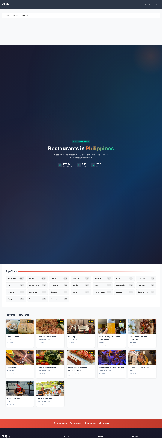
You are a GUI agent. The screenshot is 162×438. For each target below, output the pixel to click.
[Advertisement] (81, 32)
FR (152, 4)
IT (142, 4)
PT (159, 4)
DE (156, 4)
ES (149, 4)
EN (146, 4)
